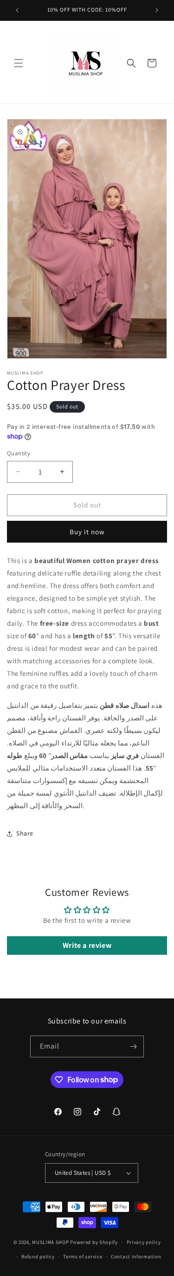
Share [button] (24, 833)
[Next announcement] (157, 10)
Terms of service (82, 1256)
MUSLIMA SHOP (50, 1242)
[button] (18, 63)
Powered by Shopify (94, 1242)
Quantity (18, 453)
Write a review (87, 945)
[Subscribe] (133, 1046)
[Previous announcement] (17, 10)
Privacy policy (144, 1242)
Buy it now (87, 531)
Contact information (136, 1256)
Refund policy (37, 1256)
